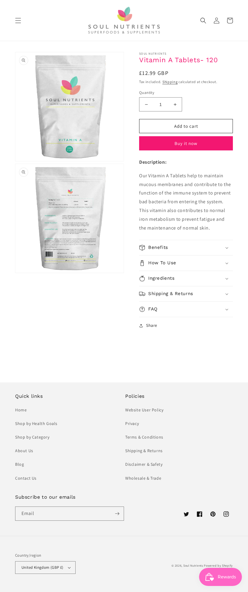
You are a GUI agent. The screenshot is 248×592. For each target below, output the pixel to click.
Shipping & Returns (144, 450)
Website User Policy (144, 410)
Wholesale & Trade (143, 478)
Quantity (146, 92)
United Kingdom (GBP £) (42, 567)
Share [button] (151, 325)
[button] (18, 20)
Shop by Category (32, 437)
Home (21, 410)
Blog (19, 464)
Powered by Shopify (218, 566)
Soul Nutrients (193, 566)
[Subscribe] (117, 514)
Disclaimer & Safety (143, 464)
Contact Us (26, 478)
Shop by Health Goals (36, 423)
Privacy (132, 423)
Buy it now (186, 143)
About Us (24, 450)
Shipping (170, 81)
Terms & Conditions (144, 437)
